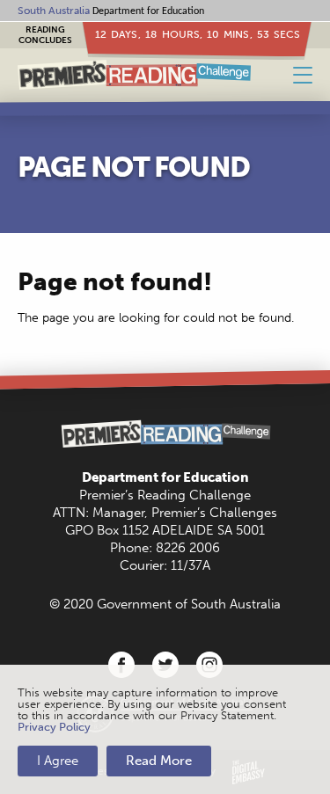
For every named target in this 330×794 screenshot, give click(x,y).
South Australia (54, 10)
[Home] (134, 75)
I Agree (57, 761)
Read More (159, 761)
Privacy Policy (54, 726)
